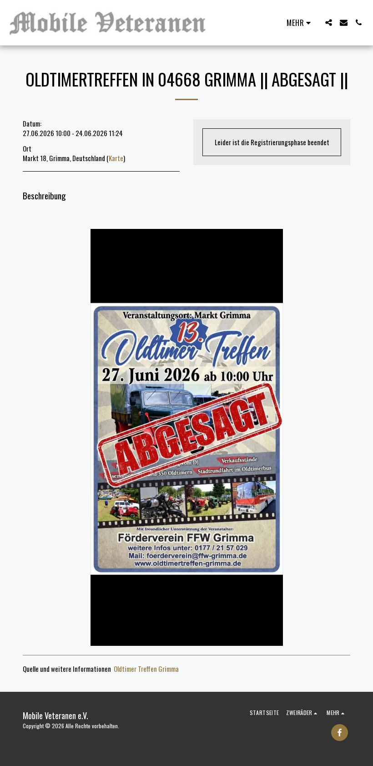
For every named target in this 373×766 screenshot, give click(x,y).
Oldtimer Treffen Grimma (146, 669)
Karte (116, 158)
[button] (329, 22)
